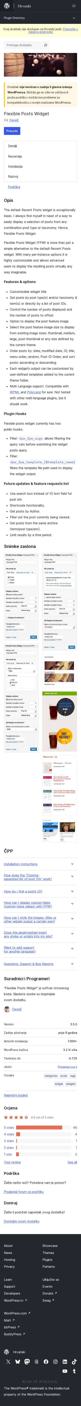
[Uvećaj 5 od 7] (72, 697)
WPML (15, 392)
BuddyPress (14, 1334)
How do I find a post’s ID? (23, 891)
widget (59, 1083)
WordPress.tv (15, 1300)
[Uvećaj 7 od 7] (72, 824)
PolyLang (34, 392)
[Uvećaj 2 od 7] (34, 649)
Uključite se (50, 1280)
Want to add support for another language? (20, 949)
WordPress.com (17, 1313)
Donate (49, 1293)
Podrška (14, 187)
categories (51, 1075)
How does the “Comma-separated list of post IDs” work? (28, 877)
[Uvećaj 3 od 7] (72, 558)
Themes (48, 1253)
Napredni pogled (16, 1095)
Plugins (47, 1260)
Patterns (48, 1267)
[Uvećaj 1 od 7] (34, 558)
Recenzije (15, 156)
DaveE (14, 120)
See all (72, 1162)
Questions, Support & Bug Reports (28, 964)
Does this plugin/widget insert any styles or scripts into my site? (28, 934)
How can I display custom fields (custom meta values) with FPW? (28, 904)
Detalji (12, 146)
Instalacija (15, 166)
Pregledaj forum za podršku (24, 1192)
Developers (12, 1293)
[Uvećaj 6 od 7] (72, 760)
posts (64, 1075)
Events (47, 1286)
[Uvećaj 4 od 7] (72, 659)
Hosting (9, 1260)
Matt (9, 1320)
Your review (12, 1162)
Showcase (50, 1246)
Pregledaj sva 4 (67, 1066)
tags (72, 1075)
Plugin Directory (14, 17)
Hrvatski (19, 1352)
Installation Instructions (21, 864)
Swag (48, 1300)
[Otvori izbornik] (74, 6)
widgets (70, 1083)
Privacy (9, 1267)
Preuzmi (12, 131)
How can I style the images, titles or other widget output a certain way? (30, 919)
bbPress (12, 1327)
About (8, 1246)
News (8, 1253)
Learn (8, 1280)
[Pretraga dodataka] (46, 45)
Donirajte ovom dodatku (21, 1221)
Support (9, 1286)
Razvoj (13, 176)
